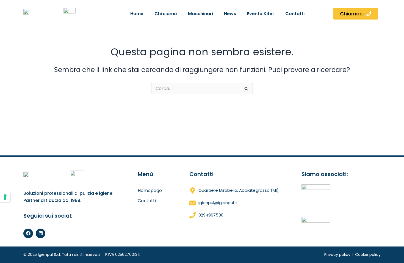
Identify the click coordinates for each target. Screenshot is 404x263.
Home (136, 13)
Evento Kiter (260, 13)
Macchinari (200, 13)
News (230, 13)
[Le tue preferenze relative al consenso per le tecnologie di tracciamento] (5, 197)
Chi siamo (165, 13)
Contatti (295, 13)
